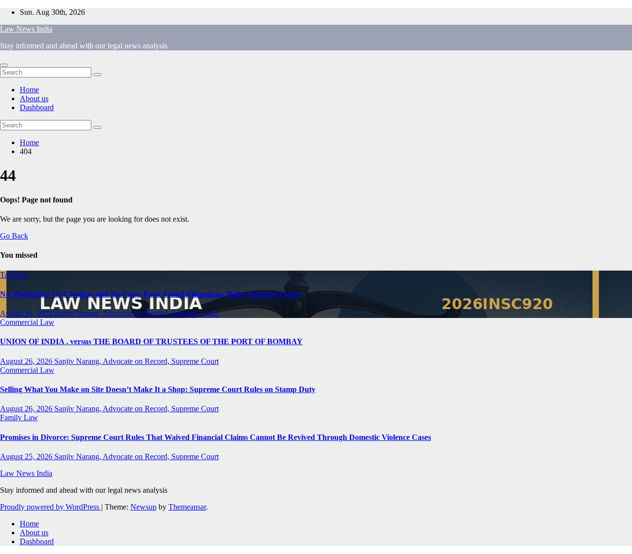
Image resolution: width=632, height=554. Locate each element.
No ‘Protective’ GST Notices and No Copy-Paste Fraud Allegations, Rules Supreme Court (150, 294)
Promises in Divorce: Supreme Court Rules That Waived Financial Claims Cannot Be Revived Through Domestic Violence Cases (215, 437)
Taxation (13, 275)
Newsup (143, 507)
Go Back (14, 236)
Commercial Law (27, 322)
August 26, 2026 (27, 313)
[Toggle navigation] (4, 65)
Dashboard (37, 107)
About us (34, 98)
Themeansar (187, 507)
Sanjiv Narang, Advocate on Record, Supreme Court (136, 313)
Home (29, 89)
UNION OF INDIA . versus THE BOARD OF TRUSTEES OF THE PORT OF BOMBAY (151, 341)
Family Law (19, 417)
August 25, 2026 (27, 456)
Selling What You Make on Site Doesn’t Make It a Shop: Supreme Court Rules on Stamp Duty (158, 389)
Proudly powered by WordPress (50, 507)
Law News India (26, 29)
